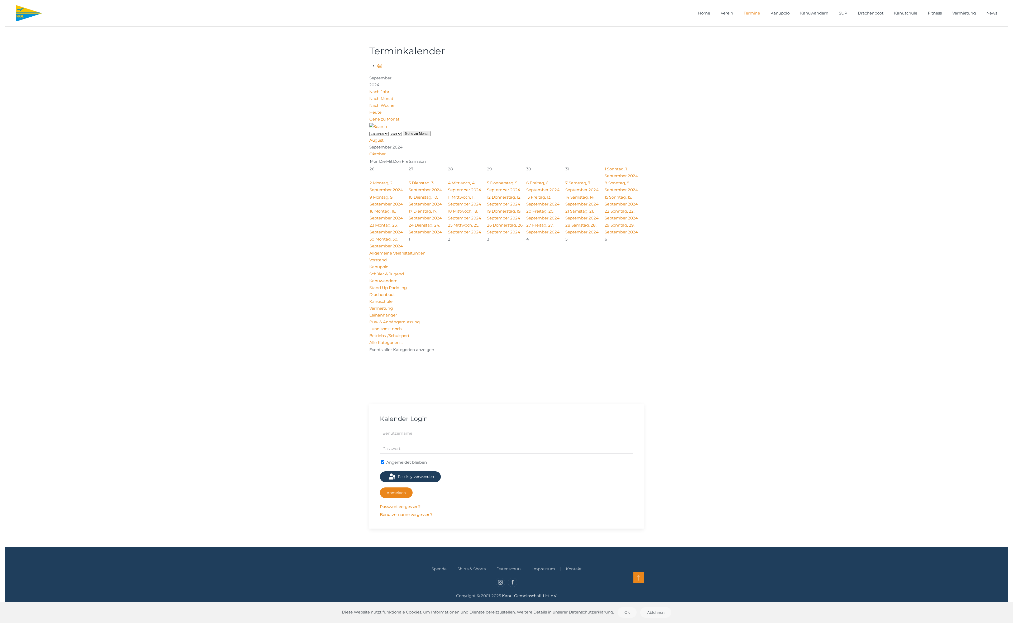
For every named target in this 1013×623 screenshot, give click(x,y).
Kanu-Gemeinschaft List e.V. (529, 595)
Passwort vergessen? (400, 506)
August (376, 140)
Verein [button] (727, 13)
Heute (375, 112)
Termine (752, 13)
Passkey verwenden (415, 476)
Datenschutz (509, 568)
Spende (439, 568)
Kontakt (574, 568)
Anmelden (396, 492)
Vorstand (378, 259)
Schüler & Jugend (386, 273)
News (991, 13)
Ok (627, 612)
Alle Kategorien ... (386, 342)
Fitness (935, 13)
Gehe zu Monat (384, 119)
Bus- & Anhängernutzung (394, 321)
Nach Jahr (379, 91)
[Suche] (378, 126)
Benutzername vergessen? (406, 514)
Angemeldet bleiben (406, 462)
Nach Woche (381, 105)
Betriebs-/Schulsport (389, 335)
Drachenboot (870, 13)
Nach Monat (381, 98)
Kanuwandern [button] (814, 13)
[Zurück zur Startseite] (29, 13)
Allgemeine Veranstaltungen (397, 253)
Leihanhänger (383, 315)
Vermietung (964, 13)
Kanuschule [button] (905, 13)
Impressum (543, 568)
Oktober (377, 153)
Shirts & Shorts (471, 568)
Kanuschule (381, 301)
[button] (638, 577)
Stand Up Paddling (388, 287)
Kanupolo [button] (780, 13)
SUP (843, 13)
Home (704, 13)
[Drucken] (380, 65)
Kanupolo (378, 266)
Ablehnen (656, 612)
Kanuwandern (383, 280)
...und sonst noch (385, 328)
